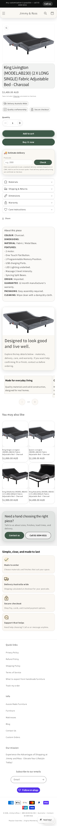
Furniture (10, 710)
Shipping (16, 96)
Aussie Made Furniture (16, 704)
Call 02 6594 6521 (38, 535)
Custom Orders (13, 737)
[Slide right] (35, 402)
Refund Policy (12, 659)
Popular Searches (15, 821)
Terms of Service (13, 672)
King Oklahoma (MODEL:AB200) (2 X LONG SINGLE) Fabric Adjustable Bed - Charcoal (14, 494)
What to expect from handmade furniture (25, 679)
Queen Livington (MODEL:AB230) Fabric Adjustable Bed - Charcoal (39, 452)
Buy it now (28, 142)
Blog (8, 724)
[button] (3, 13)
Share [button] (8, 218)
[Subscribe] (43, 779)
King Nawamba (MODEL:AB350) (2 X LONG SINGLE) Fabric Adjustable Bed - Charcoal (41, 494)
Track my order (13, 685)
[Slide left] (22, 402)
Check (43, 162)
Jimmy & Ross (14, 813)
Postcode (7, 158)
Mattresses (11, 717)
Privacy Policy (12, 652)
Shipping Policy (13, 666)
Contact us (14, 535)
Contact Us (11, 730)
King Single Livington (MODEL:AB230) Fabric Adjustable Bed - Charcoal (12, 452)
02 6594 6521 (28, 816)
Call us (47, 3)
